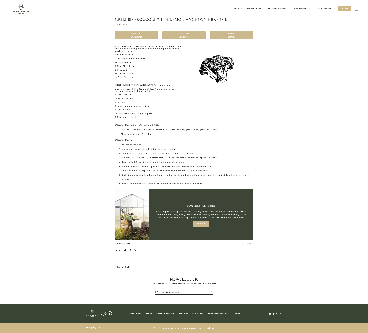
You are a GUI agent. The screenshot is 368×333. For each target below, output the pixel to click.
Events (148, 313)
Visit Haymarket (324, 8)
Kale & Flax (100, 328)
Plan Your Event (253, 8)
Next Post (246, 243)
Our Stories (197, 313)
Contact (344, 8)
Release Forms (134, 313)
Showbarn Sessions (277, 8)
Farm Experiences (301, 8)
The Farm (183, 313)
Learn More (201, 223)
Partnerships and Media (218, 313)
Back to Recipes (124, 267)
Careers (237, 313)
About (236, 8)
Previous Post (123, 243)
